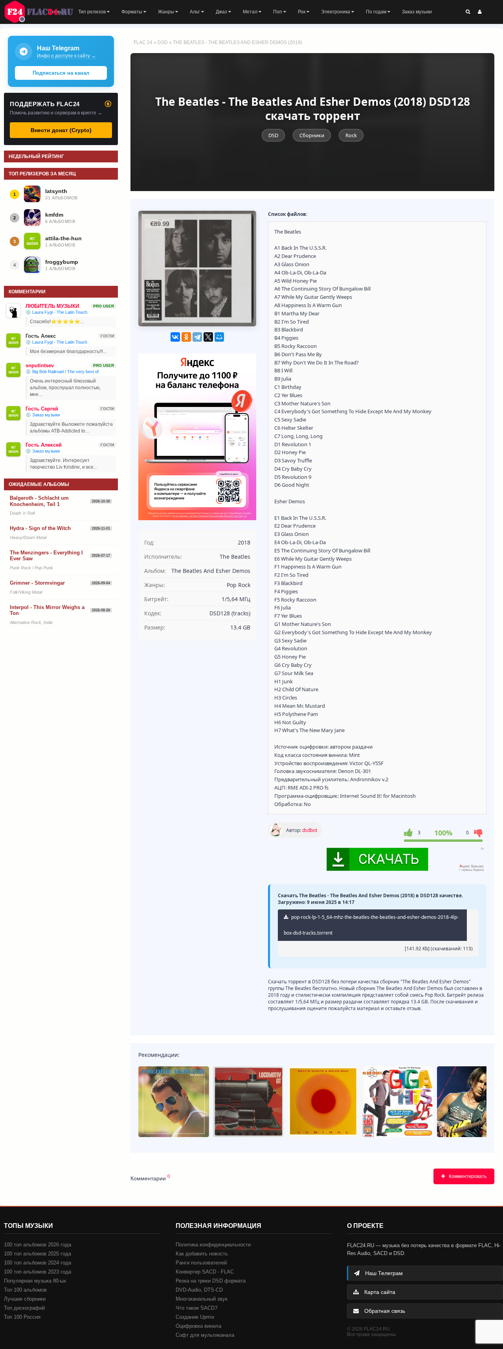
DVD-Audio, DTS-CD (199, 1290)
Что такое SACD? (196, 1308)
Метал (251, 12)
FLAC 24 (43, 12)
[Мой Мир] (219, 337)
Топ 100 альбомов (25, 1290)
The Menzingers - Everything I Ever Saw (46, 556)
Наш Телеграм (383, 1273)
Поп (278, 12)
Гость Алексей (44, 445)
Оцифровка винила (198, 1326)
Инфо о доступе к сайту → (66, 56)
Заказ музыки (417, 12)
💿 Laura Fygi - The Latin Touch (56, 312)
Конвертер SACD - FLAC (205, 1272)
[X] (208, 337)
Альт (195, 12)
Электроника (336, 12)
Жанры (166, 12)
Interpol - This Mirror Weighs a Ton (47, 610)
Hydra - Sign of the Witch (40, 528)
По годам (376, 12)
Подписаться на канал (61, 73)
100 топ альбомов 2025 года (37, 1254)
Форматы (132, 12)
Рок (302, 12)
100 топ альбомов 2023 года (37, 1272)
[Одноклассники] (186, 337)
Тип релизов (92, 12)
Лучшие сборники (25, 1299)
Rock (351, 135)
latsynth (56, 191)
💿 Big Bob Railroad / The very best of (62, 371)
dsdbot (309, 830)
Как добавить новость (202, 1254)
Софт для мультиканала (205, 1335)
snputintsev (40, 365)
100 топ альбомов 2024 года (37, 1263)
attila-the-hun (63, 238)
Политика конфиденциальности (213, 1245)
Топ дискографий (24, 1308)
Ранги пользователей (201, 1263)
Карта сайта (379, 1292)
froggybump (61, 262)
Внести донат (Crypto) (61, 130)
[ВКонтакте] (175, 337)
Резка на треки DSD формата (211, 1281)
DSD (163, 42)
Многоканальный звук (202, 1299)
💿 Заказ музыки (43, 414)
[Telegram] (197, 337)
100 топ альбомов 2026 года (37, 1245)
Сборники (311, 135)
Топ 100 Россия (22, 1317)
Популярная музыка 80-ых (35, 1281)
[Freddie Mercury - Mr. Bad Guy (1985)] (173, 1101)
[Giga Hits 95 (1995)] (397, 1101)
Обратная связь (384, 1311)
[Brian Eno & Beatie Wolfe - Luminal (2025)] (323, 1101)
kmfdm (54, 215)
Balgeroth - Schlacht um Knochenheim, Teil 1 (39, 501)
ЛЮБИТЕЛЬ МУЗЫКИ (52, 306)
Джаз (222, 12)
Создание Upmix (195, 1317)
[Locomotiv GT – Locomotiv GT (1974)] (248, 1101)
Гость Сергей (42, 409)
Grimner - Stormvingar (37, 583)
